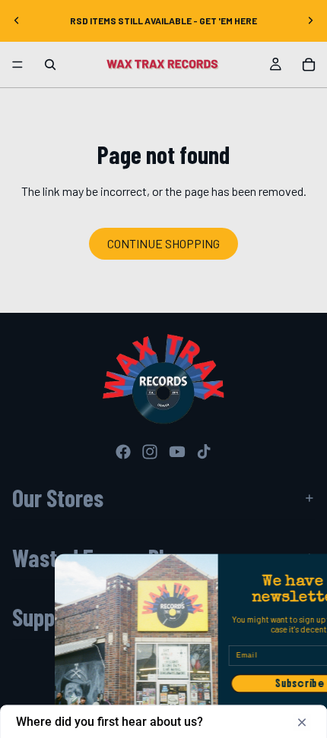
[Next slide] (310, 20)
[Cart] (308, 64)
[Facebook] (123, 452)
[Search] (50, 64)
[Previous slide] (16, 20)
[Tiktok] (204, 452)
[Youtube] (177, 452)
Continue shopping (163, 243)
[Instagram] (150, 452)
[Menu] (17, 64)
